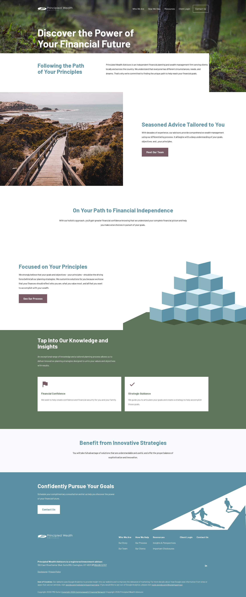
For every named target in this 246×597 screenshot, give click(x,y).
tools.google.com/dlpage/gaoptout (167, 585)
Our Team (123, 548)
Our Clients (140, 548)
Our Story (123, 542)
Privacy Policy (55, 571)
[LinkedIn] (206, 566)
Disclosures (42, 571)
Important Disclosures (163, 548)
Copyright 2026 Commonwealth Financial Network (83, 592)
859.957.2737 (100, 565)
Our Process (141, 542)
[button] (138, 8)
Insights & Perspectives (164, 542)
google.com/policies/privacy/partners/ (83, 585)
